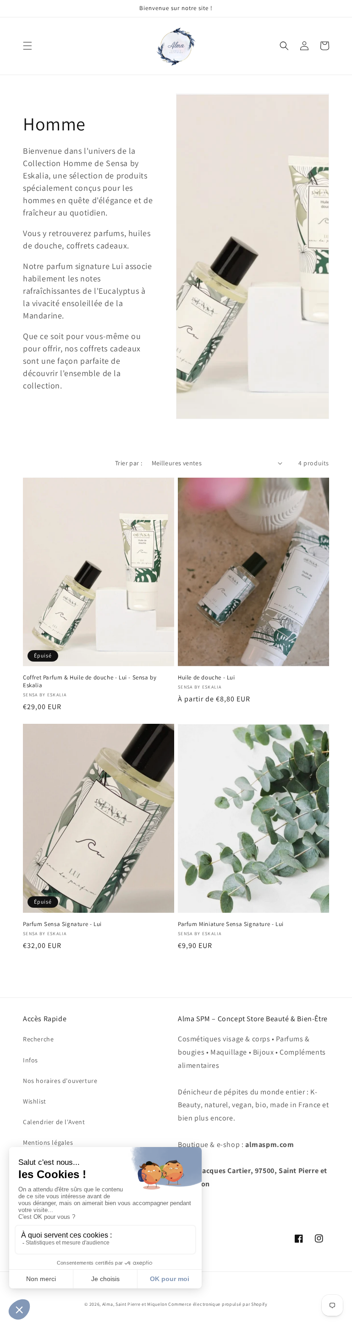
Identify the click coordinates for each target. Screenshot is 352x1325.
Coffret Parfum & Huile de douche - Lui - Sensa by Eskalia (89, 681)
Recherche (38, 1039)
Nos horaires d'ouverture (60, 1081)
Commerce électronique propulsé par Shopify (217, 1304)
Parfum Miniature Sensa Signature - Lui (231, 924)
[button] (27, 46)
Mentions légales (48, 1142)
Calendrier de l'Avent (54, 1122)
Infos (30, 1060)
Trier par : (128, 463)
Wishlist (34, 1101)
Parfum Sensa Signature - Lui (62, 924)
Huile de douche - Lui (206, 677)
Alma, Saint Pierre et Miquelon (135, 1304)
